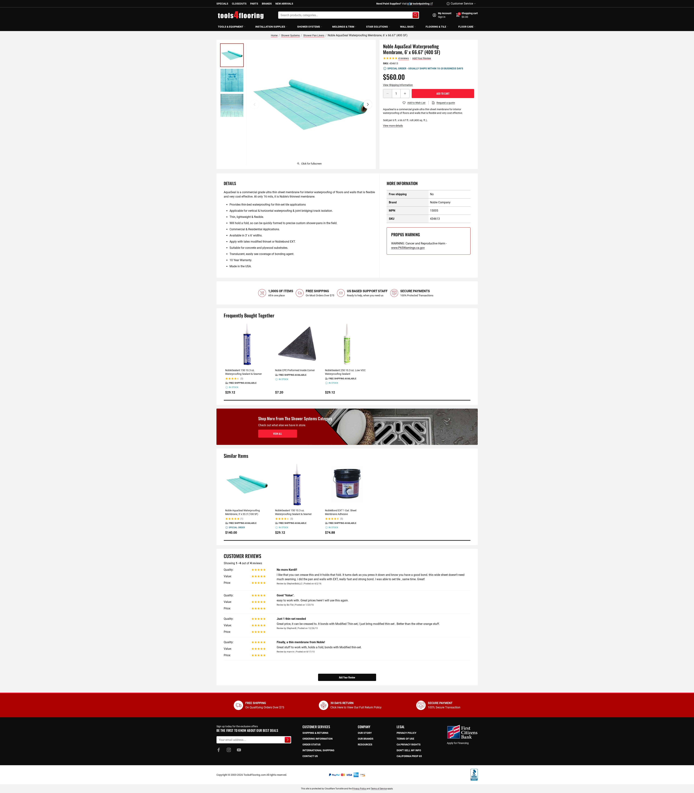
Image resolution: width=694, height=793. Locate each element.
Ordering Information (317, 738)
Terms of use (405, 738)
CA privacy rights (409, 744)
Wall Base (407, 26)
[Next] (367, 104)
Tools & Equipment (230, 26)
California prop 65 (409, 756)
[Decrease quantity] (387, 93)
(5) (341, 519)
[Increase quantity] (405, 93)
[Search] (415, 15)
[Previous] (254, 104)
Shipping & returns (315, 732)
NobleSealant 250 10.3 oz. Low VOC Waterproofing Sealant (345, 372)
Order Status (311, 744)
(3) (241, 378)
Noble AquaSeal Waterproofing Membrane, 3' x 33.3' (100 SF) (242, 512)
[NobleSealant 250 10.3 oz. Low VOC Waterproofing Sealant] (347, 344)
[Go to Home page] (241, 15)
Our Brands (365, 738)
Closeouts (239, 3)
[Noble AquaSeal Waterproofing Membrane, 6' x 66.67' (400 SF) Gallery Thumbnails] (232, 80)
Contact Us (310, 756)
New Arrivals (284, 3)
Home (274, 35)
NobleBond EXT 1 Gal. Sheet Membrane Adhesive (341, 512)
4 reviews (403, 58)
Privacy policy (406, 732)
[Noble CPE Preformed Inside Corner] (297, 344)
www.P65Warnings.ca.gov (408, 248)
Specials (222, 3)
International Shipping (318, 750)
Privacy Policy (359, 788)
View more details (393, 125)
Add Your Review (421, 58)
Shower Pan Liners (313, 35)
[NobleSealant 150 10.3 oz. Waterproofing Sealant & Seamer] (247, 344)
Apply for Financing (458, 743)
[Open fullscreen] (311, 104)
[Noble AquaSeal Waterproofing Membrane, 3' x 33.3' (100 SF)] (247, 484)
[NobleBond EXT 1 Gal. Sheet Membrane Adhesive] (347, 484)
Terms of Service (379, 788)
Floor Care (465, 26)
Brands (267, 3)
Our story (365, 732)
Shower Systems (308, 26)
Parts (254, 3)
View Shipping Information (398, 85)
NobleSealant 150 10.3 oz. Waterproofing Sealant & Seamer (243, 372)
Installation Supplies (270, 26)
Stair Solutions (377, 26)
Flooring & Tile (436, 26)
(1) (241, 519)
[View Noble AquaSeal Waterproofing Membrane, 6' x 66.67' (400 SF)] (232, 55)
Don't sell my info (409, 750)
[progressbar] (347, 400)
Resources (365, 744)
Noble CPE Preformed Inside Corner (295, 370)
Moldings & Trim (343, 26)
